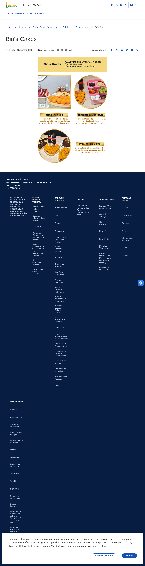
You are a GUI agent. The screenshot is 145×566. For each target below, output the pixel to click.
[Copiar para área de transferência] (137, 50)
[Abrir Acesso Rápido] (125, 5)
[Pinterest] (127, 50)
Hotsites (22, 27)
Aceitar (129, 555)
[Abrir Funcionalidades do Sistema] (131, 5)
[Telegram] (132, 50)
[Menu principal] (8, 13)
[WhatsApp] (106, 50)
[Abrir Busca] (136, 5)
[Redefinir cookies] (121, 5)
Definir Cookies (104, 555)
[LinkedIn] (122, 50)
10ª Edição (64, 27)
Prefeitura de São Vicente (28, 13)
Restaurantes (82, 27)
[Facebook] (111, 50)
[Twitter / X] (116, 50)
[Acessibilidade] (116, 5)
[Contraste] (112, 5)
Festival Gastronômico (42, 27)
